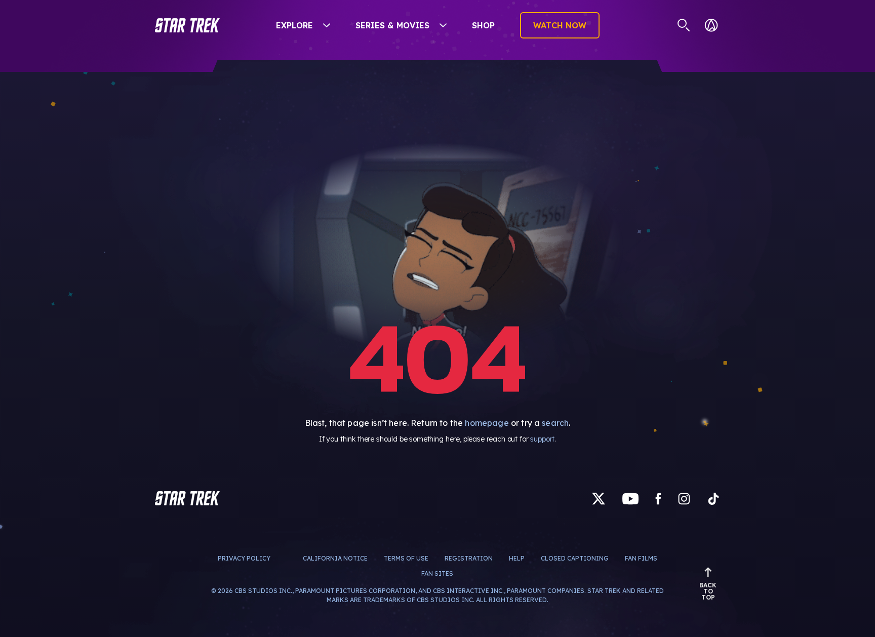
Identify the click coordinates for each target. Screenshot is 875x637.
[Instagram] (684, 498)
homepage (486, 423)
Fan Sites (437, 573)
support (542, 439)
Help (517, 558)
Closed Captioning (575, 558)
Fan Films (641, 558)
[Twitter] (598, 498)
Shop (483, 25)
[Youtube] (630, 498)
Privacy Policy (244, 558)
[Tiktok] (713, 498)
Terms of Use (406, 558)
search (555, 423)
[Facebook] (658, 498)
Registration (469, 558)
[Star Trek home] (187, 498)
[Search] (684, 25)
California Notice (335, 558)
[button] (187, 25)
